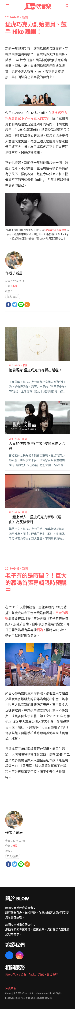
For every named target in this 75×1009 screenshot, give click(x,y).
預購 (40, 630)
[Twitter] (14, 304)
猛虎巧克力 (12, 296)
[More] (27, 304)
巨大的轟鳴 (12, 856)
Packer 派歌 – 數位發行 (43, 974)
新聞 (25, 17)
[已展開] (7, 6)
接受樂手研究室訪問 (55, 230)
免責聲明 (10, 988)
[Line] (21, 304)
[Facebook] (8, 304)
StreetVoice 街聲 (15, 974)
